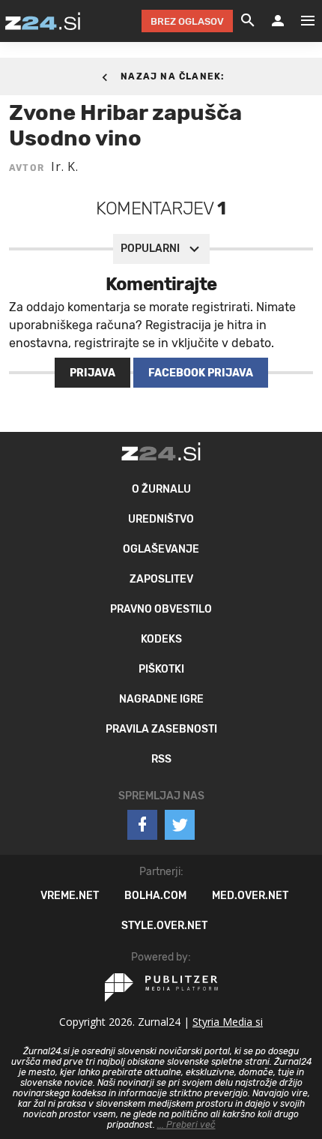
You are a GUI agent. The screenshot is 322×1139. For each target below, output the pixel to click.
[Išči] (248, 21)
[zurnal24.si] (42, 21)
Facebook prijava (200, 373)
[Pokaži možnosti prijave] (278, 21)
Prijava (92, 373)
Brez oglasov (187, 21)
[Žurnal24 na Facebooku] (142, 825)
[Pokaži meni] (300, 21)
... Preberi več (186, 1125)
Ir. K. (65, 166)
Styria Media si (227, 1022)
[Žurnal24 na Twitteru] (180, 825)
